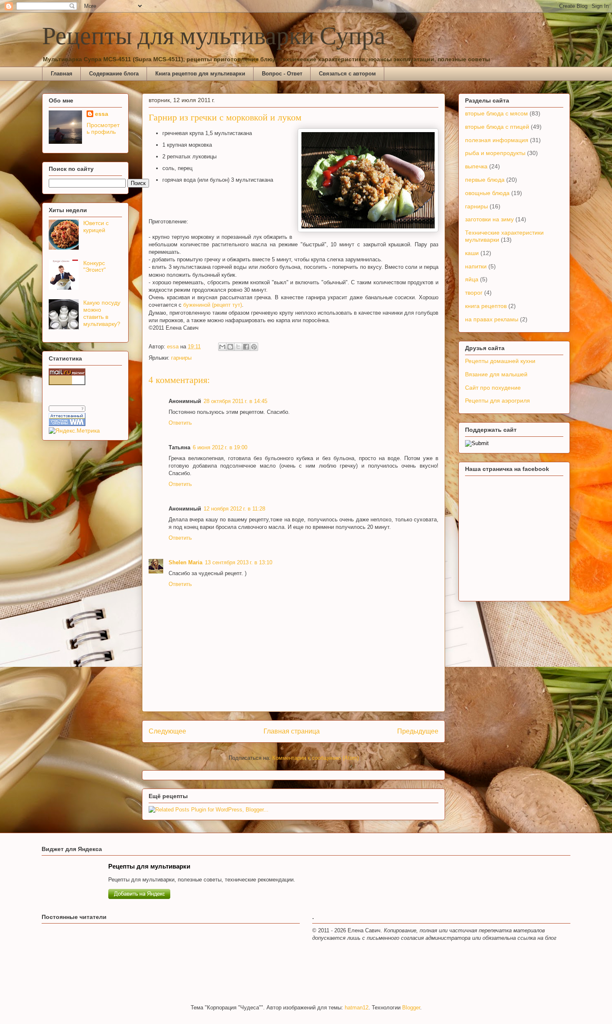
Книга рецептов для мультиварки (200, 73)
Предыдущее (417, 731)
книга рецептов (486, 306)
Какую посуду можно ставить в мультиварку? (101, 313)
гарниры (181, 358)
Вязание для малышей (496, 374)
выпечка (476, 166)
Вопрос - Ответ (282, 73)
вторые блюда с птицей (497, 126)
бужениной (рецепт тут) (212, 305)
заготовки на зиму (489, 219)
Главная (61, 73)
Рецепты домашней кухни (500, 361)
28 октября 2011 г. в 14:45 (235, 401)
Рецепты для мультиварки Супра (214, 37)
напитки (476, 266)
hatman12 (356, 1007)
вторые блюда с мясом (496, 113)
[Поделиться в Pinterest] (254, 347)
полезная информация (496, 140)
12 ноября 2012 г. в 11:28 (234, 509)
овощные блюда (487, 193)
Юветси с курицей (96, 226)
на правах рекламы (491, 319)
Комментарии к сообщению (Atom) (315, 758)
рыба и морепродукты (495, 153)
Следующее (167, 731)
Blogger (411, 1007)
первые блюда (485, 179)
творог (474, 292)
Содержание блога (114, 73)
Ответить (180, 423)
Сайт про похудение (493, 387)
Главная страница (292, 731)
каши (472, 253)
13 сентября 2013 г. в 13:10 (238, 562)
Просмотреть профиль (103, 128)
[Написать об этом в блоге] (230, 347)
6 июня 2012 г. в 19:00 (220, 447)
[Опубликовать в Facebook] (246, 347)
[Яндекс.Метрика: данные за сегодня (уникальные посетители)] (74, 430)
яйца (471, 279)
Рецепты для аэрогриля (497, 400)
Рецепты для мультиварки (149, 866)
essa (101, 113)
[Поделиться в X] (238, 347)
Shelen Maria (185, 562)
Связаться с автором (347, 73)
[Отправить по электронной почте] (222, 347)
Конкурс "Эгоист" (94, 266)
